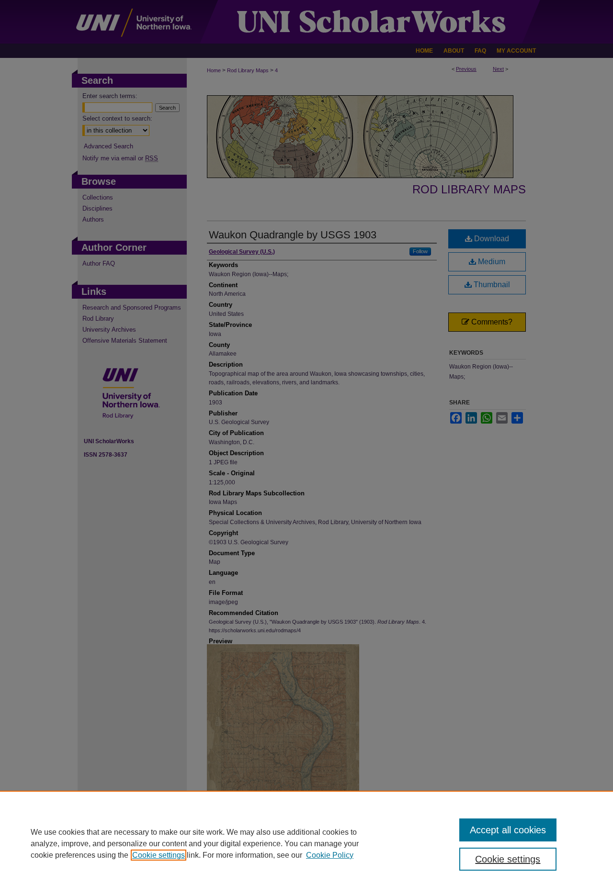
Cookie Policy (329, 855)
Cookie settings (158, 855)
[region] (306, 843)
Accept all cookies (508, 830)
